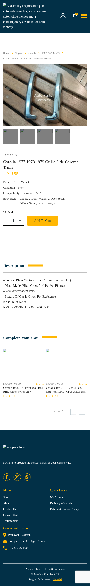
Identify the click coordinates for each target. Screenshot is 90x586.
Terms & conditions (55, 569)
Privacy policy (32, 569)
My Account (57, 497)
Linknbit (57, 579)
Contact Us (9, 509)
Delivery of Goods (61, 503)
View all (59, 411)
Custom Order (11, 515)
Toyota (18, 53)
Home (6, 53)
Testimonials (10, 520)
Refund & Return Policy (64, 509)
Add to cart (42, 220)
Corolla (32, 53)
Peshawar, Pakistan (19, 534)
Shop (6, 497)
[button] (82, 412)
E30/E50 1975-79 (51, 53)
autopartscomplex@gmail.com (27, 541)
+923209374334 (18, 548)
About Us (8, 503)
